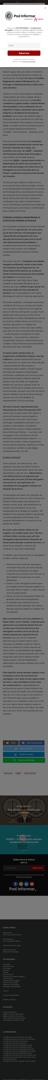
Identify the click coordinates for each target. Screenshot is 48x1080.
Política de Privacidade (29, 61)
